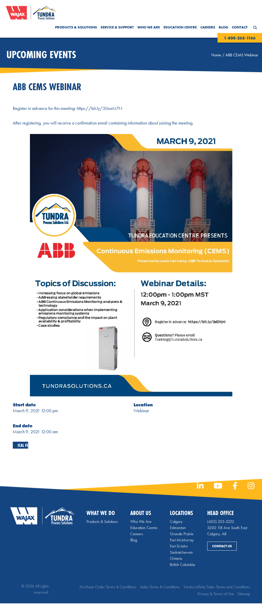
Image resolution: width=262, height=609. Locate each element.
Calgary (176, 521)
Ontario (176, 558)
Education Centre (180, 27)
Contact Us (222, 546)
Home (216, 55)
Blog (223, 27)
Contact (240, 27)
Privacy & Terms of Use (216, 593)
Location (143, 405)
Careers (207, 27)
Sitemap (243, 593)
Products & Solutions (76, 27)
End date (22, 426)
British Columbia (182, 564)
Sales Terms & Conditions (160, 587)
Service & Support (117, 27)
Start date (24, 405)
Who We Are (148, 27)
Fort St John (179, 546)
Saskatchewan (181, 552)
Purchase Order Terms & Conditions (108, 587)
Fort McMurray (182, 540)
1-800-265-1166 (240, 38)
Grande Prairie (181, 533)
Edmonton (178, 527)
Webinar (141, 411)
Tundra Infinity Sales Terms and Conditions (216, 587)
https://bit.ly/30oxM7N (99, 108)
